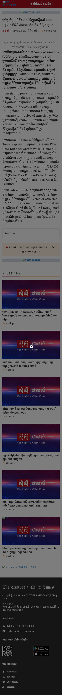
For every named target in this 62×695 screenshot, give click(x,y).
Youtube (10, 677)
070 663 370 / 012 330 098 (21, 626)
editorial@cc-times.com (20, 631)
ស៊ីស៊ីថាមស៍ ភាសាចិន (41, 4)
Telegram (12, 682)
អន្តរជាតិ (5, 31)
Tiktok (10, 687)
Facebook (11, 672)
